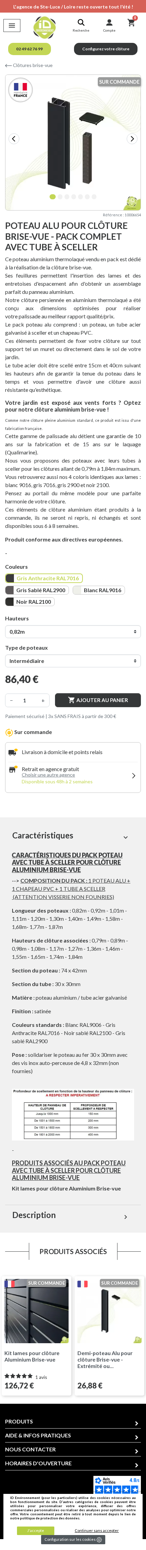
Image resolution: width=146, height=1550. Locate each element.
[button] (29, 49)
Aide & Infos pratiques (38, 1435)
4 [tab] (74, 197)
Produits (19, 1421)
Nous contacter (30, 1449)
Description (71, 1215)
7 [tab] (95, 197)
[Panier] (131, 22)
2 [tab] (61, 197)
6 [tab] (88, 197)
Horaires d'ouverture (38, 1463)
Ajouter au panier (98, 700)
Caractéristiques (71, 835)
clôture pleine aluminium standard (62, 420)
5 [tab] (81, 197)
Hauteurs (17, 618)
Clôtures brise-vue (32, 65)
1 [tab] (53, 197)
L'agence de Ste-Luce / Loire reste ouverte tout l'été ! (73, 7)
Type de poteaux (26, 647)
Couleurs (16, 566)
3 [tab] (68, 197)
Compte (109, 30)
